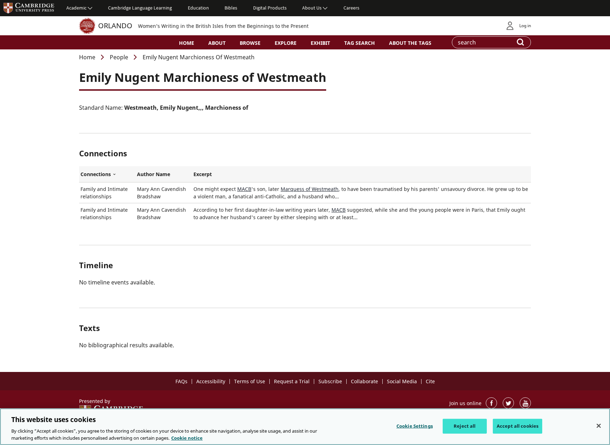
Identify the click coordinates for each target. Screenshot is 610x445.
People (119, 57)
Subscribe (330, 381)
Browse (250, 43)
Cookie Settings (414, 426)
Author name (153, 174)
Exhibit (320, 43)
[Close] (598, 426)
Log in (525, 26)
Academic (76, 8)
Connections (107, 174)
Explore (286, 43)
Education (198, 8)
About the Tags (410, 43)
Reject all (465, 426)
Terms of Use (249, 381)
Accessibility (210, 381)
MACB (244, 189)
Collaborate (364, 381)
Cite (430, 381)
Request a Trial (292, 381)
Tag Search (359, 43)
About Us (312, 8)
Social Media (402, 381)
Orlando (115, 25)
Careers (351, 8)
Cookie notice (187, 437)
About (217, 43)
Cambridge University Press (29, 7)
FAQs (181, 381)
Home (186, 43)
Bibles (231, 8)
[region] (305, 426)
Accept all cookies (517, 426)
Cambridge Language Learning (140, 8)
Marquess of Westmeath (310, 189)
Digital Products (270, 8)
